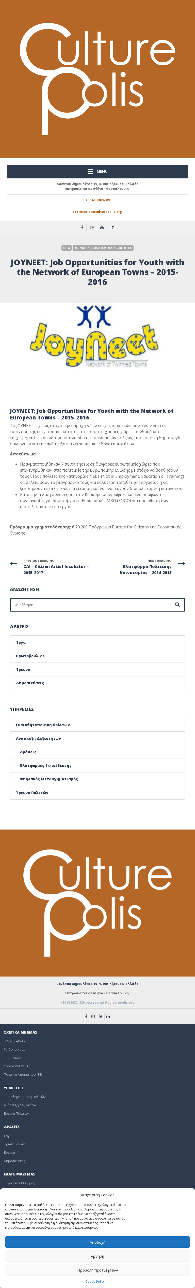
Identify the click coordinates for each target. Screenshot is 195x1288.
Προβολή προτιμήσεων (97, 1270)
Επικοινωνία (13, 1058)
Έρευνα (23, 669)
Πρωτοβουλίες (30, 655)
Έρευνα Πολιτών (32, 792)
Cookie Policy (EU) (17, 1066)
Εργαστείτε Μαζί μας (19, 1183)
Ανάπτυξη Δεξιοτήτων (38, 738)
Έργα (21, 642)
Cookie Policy (95, 1281)
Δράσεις (28, 751)
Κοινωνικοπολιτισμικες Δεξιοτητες (103, 248)
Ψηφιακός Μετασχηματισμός (49, 779)
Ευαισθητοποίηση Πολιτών (43, 724)
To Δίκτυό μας (14, 1049)
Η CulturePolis (14, 1041)
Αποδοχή (97, 1242)
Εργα (66, 248)
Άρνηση (97, 1256)
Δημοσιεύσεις (30, 682)
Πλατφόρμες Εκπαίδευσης (46, 765)
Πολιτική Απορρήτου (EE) (23, 1074)
